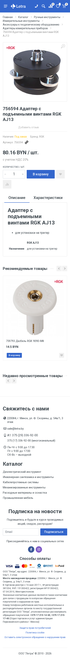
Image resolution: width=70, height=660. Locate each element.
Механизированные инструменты (24, 487)
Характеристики (48, 197)
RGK (41, 136)
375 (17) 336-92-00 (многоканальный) (31, 440)
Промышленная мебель (18, 498)
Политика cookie (35, 632)
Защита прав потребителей (35, 627)
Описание (16, 197)
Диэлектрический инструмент (22, 472)
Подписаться (53, 532)
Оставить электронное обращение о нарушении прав (35, 637)
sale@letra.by (15, 428)
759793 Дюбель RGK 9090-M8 (25, 341)
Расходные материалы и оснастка (25, 492)
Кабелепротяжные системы (21, 482)
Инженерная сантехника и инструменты (28, 477)
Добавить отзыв (28, 127)
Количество (14, 166)
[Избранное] (58, 6)
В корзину (41, 174)
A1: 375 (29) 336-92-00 (22, 435)
